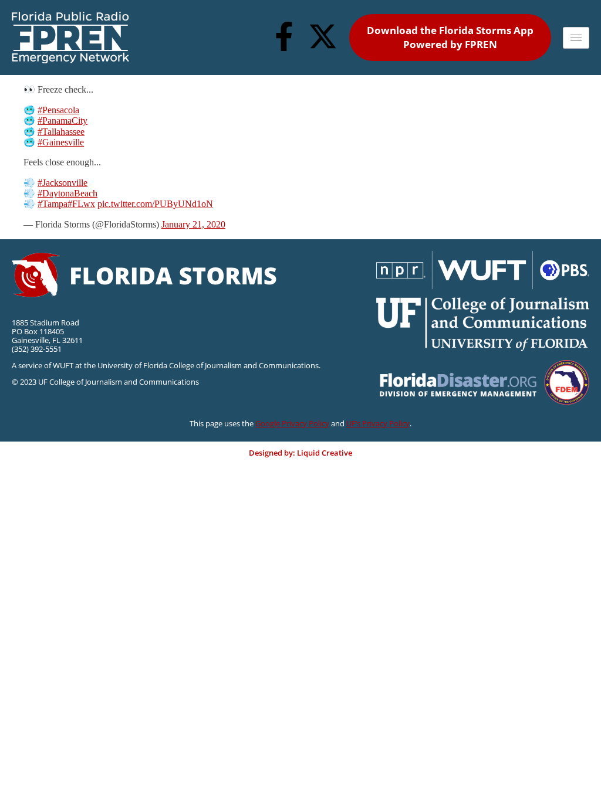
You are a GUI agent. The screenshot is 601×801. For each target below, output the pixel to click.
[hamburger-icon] (576, 38)
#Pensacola (58, 110)
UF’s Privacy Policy (378, 423)
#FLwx (81, 204)
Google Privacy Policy (292, 423)
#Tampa (52, 204)
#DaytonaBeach (67, 193)
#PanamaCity (62, 120)
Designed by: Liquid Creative (300, 452)
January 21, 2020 (193, 224)
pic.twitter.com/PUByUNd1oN (155, 204)
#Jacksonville (62, 183)
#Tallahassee (61, 132)
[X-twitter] (322, 36)
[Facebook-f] (284, 36)
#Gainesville (61, 142)
